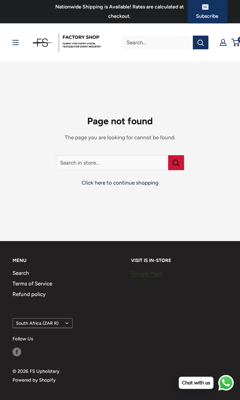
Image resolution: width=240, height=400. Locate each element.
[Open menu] (15, 42)
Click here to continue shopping (120, 183)
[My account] (223, 42)
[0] (236, 42)
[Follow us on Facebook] (16, 351)
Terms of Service (32, 283)
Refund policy (29, 294)
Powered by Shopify (34, 380)
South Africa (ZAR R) (37, 323)
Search (20, 273)
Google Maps (146, 273)
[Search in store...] (176, 162)
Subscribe (207, 16)
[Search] (200, 42)
